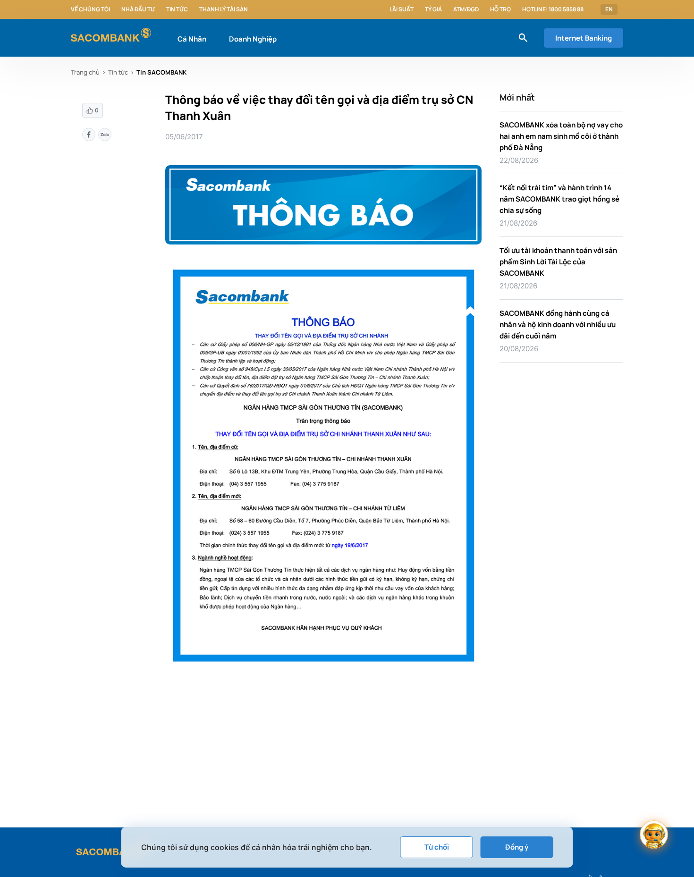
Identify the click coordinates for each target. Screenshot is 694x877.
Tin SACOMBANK (161, 72)
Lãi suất (401, 9)
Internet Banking (583, 38)
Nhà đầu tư (138, 9)
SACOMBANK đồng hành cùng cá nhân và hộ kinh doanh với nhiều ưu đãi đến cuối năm (557, 324)
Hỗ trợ (500, 9)
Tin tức (177, 9)
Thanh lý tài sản (223, 9)
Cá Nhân (192, 39)
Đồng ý (516, 847)
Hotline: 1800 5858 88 (553, 9)
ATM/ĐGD (466, 9)
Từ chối (436, 847)
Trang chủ (85, 72)
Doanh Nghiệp (253, 39)
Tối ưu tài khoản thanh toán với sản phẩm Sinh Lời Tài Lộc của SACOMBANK (558, 261)
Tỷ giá (433, 9)
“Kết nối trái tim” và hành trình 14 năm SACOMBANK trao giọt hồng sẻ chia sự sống (559, 199)
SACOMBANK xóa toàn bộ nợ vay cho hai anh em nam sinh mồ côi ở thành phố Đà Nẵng (561, 136)
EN (609, 9)
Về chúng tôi (90, 9)
